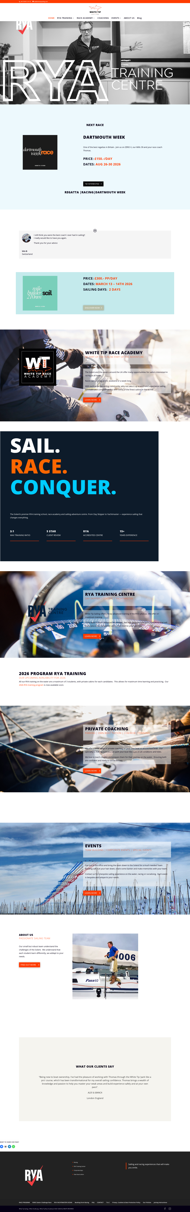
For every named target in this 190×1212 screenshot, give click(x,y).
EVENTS (115, 18)
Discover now (92, 307)
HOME (51, 18)
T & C (108, 1202)
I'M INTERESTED (92, 184)
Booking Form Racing (82, 1202)
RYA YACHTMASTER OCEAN (63, 1202)
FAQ (93, 1202)
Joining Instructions (160, 1202)
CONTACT (100, 1202)
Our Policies (147, 1202)
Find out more (28, 964)
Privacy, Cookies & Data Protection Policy (126, 1202)
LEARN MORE (91, 400)
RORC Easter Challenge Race (41, 1202)
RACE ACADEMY (85, 18)
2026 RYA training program (31, 685)
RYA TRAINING (64, 18)
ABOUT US (129, 18)
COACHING (103, 18)
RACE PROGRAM (24, 1202)
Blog (139, 18)
